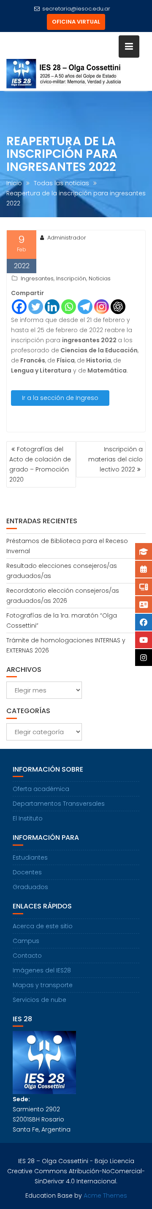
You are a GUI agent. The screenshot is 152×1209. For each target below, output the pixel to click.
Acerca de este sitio (43, 926)
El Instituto (28, 818)
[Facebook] (19, 306)
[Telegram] (85, 306)
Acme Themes (105, 1195)
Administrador (66, 238)
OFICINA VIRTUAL (76, 22)
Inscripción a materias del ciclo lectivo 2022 (115, 459)
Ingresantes (37, 278)
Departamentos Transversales (59, 803)
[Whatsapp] (68, 306)
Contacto (27, 955)
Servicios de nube (39, 1000)
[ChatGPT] (118, 306)
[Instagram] (101, 306)
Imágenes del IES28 (42, 970)
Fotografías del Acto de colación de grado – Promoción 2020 (40, 464)
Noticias (100, 278)
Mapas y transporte (43, 985)
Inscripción (71, 278)
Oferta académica (41, 789)
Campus (26, 941)
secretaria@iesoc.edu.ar (76, 9)
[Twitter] (35, 306)
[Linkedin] (52, 306)
